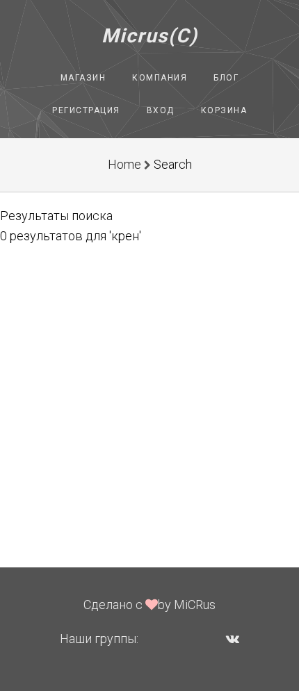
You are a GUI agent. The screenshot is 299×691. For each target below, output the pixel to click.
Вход (161, 110)
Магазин (83, 78)
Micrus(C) (150, 35)
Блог (226, 78)
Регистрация (86, 110)
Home (124, 164)
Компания (159, 78)
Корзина (224, 110)
